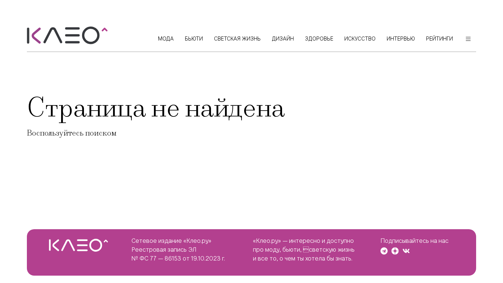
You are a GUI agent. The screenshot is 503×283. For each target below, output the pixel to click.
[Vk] (406, 251)
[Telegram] (384, 251)
